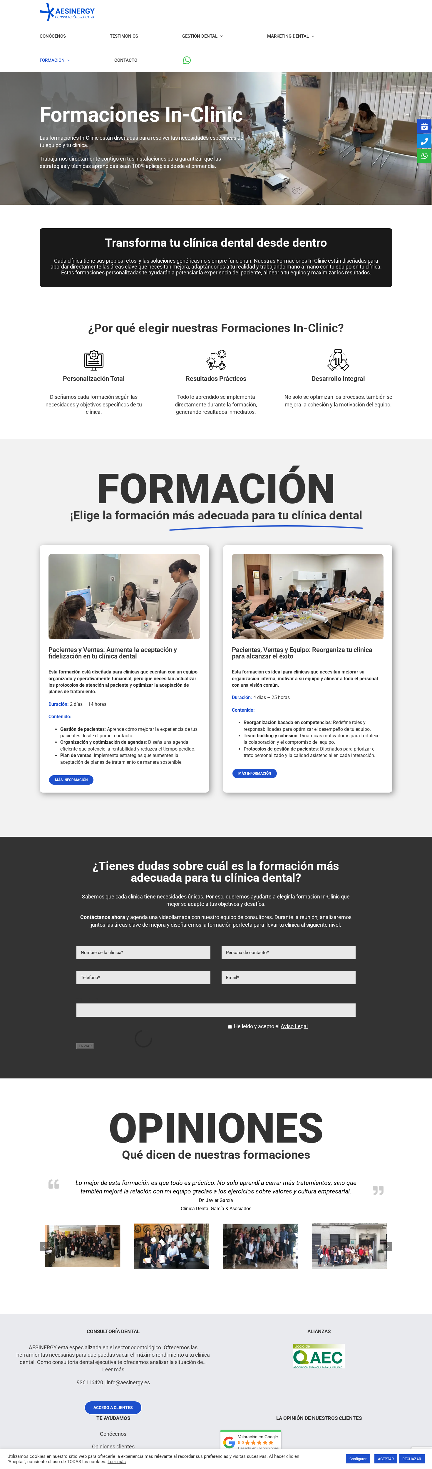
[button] (44, 1246)
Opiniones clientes (113, 1446)
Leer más (113, 1369)
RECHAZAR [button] (411, 1459)
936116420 (90, 1382)
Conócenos (113, 1434)
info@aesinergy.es (128, 1382)
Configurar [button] (357, 1459)
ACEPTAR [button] (386, 1459)
